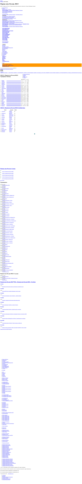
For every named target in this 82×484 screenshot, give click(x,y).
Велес (3, 89)
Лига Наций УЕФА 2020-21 (6, 395)
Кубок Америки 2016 (5, 418)
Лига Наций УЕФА (5, 46)
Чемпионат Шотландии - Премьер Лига (8, 237)
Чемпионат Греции (5, 457)
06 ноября (2, 306)
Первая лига (4, 427)
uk (0, 0)
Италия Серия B (5, 25)
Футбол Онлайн (4, 9)
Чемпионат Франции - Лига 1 (7, 205)
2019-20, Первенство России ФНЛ (7, 175)
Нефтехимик (4, 88)
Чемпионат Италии (5, 440)
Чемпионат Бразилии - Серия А (7, 232)
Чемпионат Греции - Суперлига (7, 242)
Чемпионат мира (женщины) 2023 (7, 263)
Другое (3, 55)
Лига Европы (4, 53)
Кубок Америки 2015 (5, 419)
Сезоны (24, 77)
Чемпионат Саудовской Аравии (7, 448)
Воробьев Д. (4, 113)
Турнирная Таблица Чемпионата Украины (16, 10)
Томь (2, 100)
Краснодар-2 (4, 98)
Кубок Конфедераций (5, 268)
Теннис (3, 60)
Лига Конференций (5, 366)
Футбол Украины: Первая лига (7, 11)
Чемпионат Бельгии (5, 446)
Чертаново (3, 104)
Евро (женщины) (5, 48)
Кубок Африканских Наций (6, 266)
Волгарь (3, 95)
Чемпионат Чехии (5, 456)
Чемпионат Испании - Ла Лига (7, 200)
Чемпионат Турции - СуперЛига (7, 224)
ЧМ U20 (3, 50)
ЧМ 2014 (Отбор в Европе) (6, 391)
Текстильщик (4, 97)
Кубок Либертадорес (5, 254)
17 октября (2, 315)
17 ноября (2, 297)
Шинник (3, 105)
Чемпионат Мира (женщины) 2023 (7, 412)
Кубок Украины (4, 244)
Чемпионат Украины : (5, 421)
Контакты (3, 476)
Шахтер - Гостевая (5, 380)
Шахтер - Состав (10, 65)
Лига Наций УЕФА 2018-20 (6, 396)
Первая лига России (26, 74)
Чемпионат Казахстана (6, 450)
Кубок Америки (4, 415)
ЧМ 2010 (3, 392)
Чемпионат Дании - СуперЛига (7, 241)
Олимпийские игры (5, 61)
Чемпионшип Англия (5, 21)
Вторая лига (4, 428)
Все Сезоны (2, 180)
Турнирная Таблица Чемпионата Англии (14, 20)
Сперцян (3, 115)
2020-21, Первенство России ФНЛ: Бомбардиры (12, 107)
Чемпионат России (5, 276)
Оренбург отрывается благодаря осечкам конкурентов (11, 300)
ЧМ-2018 (3, 388)
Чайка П (3, 94)
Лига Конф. (4, 54)
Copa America (4, 51)
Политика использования (6, 478)
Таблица (24, 75)
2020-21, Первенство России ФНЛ (7, 173)
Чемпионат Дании (5, 455)
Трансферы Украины (12, 14)
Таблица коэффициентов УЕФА (7, 18)
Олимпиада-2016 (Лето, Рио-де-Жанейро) (9, 463)
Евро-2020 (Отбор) (5, 404)
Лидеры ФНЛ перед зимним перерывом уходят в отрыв (11, 291)
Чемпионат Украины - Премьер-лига (8, 195)
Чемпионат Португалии (6, 444)
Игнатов (3, 124)
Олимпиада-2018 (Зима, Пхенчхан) (8, 462)
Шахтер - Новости (9, 64)
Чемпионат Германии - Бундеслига (8, 203)
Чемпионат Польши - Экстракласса (8, 222)
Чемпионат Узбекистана (6, 449)
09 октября (2, 320)
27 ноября (2, 288)
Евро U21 (3, 49)
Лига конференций (5, 193)
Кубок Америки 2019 (5, 417)
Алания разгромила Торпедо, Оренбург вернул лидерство (11, 309)
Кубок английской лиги (6, 246)
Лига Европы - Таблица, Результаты (8, 17)
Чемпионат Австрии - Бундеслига (7, 234)
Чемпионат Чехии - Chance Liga (7, 239)
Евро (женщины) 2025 (5, 261)
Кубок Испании (4, 249)
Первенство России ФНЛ (6, 282)
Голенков (3, 117)
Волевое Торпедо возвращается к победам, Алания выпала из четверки (13, 318)
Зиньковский (4, 126)
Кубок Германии (11, 23)
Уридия (3, 114)
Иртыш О (3, 101)
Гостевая (3, 64)
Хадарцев (3, 131)
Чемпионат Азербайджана (6, 452)
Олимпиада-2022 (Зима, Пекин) (7, 460)
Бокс (3, 59)
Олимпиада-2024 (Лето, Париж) (7, 459)
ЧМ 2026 (3, 385)
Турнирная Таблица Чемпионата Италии (14, 24)
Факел (3, 90)
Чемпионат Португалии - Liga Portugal (8, 225)
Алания (3, 85)
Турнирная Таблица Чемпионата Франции (16, 26)
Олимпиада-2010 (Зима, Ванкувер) (8, 465)
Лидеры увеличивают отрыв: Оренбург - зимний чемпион (11, 295)
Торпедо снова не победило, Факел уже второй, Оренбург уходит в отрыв (14, 327)
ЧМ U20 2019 (4, 410)
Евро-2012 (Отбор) (5, 407)
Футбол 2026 (4, 360)
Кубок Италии (4, 251)
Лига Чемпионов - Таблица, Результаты (8, 16)
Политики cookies (5, 477)
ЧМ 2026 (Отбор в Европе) (6, 386)
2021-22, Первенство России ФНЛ (7, 171)
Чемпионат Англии (5, 430)
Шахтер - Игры (4, 65)
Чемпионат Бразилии (5, 453)
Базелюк (3, 121)
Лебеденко (3, 130)
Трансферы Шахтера (19, 14)
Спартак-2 (3, 96)
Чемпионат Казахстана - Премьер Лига (8, 217)
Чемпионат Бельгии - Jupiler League (8, 229)
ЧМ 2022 (3, 387)
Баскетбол (4, 57)
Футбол (1, 1)
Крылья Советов (3, 81)
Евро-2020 (4, 403)
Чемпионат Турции (5, 451)
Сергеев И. (3, 111)
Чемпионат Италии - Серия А (7, 202)
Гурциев (3, 118)
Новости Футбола (5, 359)
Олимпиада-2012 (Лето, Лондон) (7, 464)
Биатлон (3, 58)
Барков (3, 128)
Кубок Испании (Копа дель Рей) (7, 435)
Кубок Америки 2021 (5, 416)
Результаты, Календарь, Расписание (8, 423)
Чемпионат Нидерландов (6, 445)
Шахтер (3, 63)
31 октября (2, 311)
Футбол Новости (5, 7)
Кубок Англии (12, 21)
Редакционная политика (6, 479)
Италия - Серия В (5, 212)
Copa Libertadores (5, 42)
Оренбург (3, 82)
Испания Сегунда (5, 434)
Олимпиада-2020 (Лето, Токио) (7, 461)
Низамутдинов (4, 129)
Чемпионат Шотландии (6, 454)
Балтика (3, 86)
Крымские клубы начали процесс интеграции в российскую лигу (13, 286)
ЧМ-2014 (3, 390)
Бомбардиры (25, 76)
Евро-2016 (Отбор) (5, 405)
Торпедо (3, 87)
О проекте (4, 475)
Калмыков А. (4, 123)
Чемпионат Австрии (5, 447)
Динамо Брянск (3, 103)
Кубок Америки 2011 (5, 420)
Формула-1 (4, 56)
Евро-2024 (4, 45)
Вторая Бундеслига (5, 23)
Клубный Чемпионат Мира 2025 (7, 47)
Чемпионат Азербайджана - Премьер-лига (9, 220)
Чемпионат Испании (5, 433)
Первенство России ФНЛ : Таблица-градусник (9, 278)
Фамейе (3, 119)
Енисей (3, 91)
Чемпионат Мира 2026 (6, 185)
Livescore (9, 9)
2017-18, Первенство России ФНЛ (7, 178)
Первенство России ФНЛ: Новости (6, 329)
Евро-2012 (4, 406)
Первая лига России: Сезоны (7, 168)
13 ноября (2, 302)
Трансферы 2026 (5, 382)
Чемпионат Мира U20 (5, 259)
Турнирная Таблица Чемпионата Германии (16, 22)
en (1, 0)
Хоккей (3, 373)
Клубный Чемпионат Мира (6, 256)
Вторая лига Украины (5, 215)
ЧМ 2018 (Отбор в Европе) (6, 389)
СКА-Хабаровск (3, 93)
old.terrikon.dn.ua (10, 473)
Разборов (3, 122)
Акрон (3, 99)
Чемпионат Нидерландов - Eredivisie (8, 227)
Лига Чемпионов (5, 52)
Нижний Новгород (3, 84)
